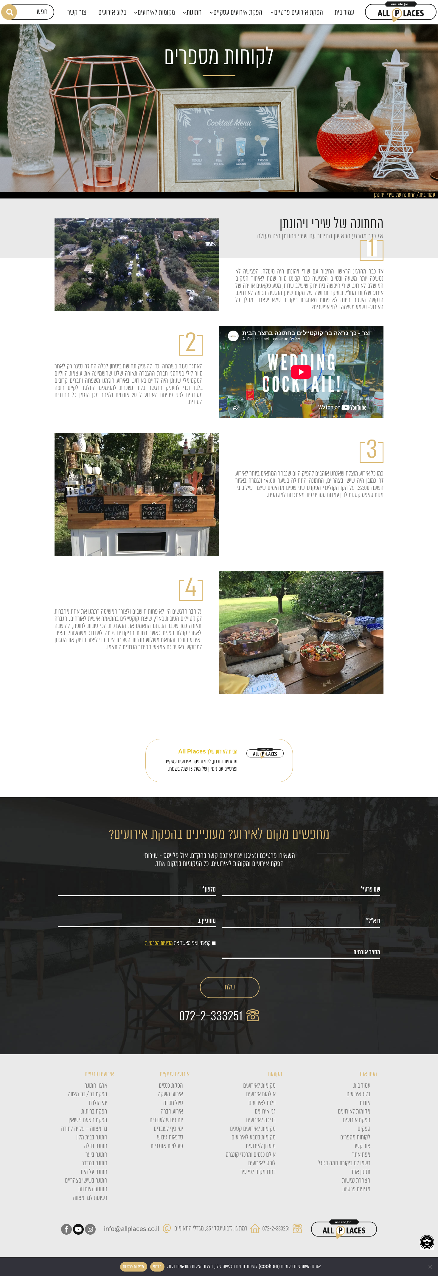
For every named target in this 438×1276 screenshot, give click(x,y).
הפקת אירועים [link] (356, 1120)
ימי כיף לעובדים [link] (168, 1129)
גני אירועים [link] (265, 1111)
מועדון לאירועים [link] (261, 1146)
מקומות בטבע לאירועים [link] (254, 1137)
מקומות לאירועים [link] (354, 1111)
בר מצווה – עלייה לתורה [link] (84, 1129)
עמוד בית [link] (427, 195)
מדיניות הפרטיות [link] (159, 943)
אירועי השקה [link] (170, 1094)
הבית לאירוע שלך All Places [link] (207, 752)
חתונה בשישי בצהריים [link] (86, 1180)
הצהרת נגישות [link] (356, 1180)
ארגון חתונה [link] (95, 1085)
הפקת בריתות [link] (94, 1111)
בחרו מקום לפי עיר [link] (258, 1172)
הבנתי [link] (157, 1266)
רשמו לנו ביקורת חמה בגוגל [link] (344, 1163)
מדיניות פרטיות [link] (356, 1189)
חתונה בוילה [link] (95, 1146)
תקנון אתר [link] (360, 1172)
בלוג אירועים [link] (358, 1094)
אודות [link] (365, 1103)
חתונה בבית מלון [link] (91, 1137)
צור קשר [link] (362, 1146)
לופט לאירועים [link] (262, 1163)
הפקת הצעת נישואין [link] (88, 1120)
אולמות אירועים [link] (261, 1094)
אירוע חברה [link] (172, 1111)
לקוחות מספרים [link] (355, 1137)
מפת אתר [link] (361, 1154)
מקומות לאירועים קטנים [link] (253, 1129)
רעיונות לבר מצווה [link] (90, 1198)
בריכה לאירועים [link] (261, 1120)
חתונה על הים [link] (94, 1172)
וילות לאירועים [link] (262, 1103)
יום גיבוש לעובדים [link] (166, 1120)
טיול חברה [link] (173, 1103)
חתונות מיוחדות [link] (92, 1189)
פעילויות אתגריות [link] (166, 1146)
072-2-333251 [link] (212, 1016)
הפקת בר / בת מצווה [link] (87, 1094)
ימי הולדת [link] (98, 1103)
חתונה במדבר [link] (94, 1163)
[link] (427, 1242)
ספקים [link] (364, 1129)
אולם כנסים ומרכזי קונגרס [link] (251, 1154)
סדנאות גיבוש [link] (170, 1137)
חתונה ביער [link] (96, 1154)
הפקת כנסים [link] (171, 1085)
